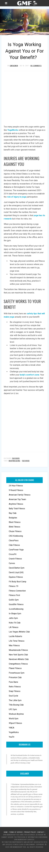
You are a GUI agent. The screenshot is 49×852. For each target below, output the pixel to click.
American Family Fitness (19, 495)
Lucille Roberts (15, 636)
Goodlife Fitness (16, 604)
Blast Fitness (14, 522)
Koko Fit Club (14, 622)
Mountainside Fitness (18, 650)
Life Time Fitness (16, 641)
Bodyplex (13, 517)
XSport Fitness (15, 723)
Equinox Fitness (16, 577)
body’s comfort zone (29, 375)
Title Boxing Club (16, 705)
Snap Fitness (14, 691)
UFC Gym (13, 709)
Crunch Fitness (15, 558)
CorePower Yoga (16, 549)
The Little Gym (15, 700)
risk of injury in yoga (16, 197)
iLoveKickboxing (16, 609)
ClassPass (13, 540)
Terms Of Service (16, 832)
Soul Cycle (13, 696)
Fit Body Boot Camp (17, 581)
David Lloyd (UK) (16, 572)
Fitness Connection (17, 591)
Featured (16, 458)
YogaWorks (12, 130)
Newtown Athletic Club (19, 659)
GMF (27, 3)
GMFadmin (14, 66)
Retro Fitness (15, 686)
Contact (40, 832)
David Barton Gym (16, 568)
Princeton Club (15, 677)
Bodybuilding (14, 461)
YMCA (11, 728)
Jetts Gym (13, 618)
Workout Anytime (16, 714)
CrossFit (12, 554)
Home (6, 832)
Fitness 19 (13, 586)
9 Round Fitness (16, 490)
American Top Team (17, 499)
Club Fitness (14, 545)
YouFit (11, 737)
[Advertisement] (24, 98)
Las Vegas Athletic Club (19, 632)
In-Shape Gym (15, 613)
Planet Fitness (15, 668)
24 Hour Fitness (16, 485)
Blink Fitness (14, 527)
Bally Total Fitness (17, 508)
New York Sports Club (18, 654)
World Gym (13, 718)
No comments (36, 66)
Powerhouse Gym (16, 673)
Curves (12, 563)
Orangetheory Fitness (18, 664)
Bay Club (12, 513)
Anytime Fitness (16, 504)
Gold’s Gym (14, 600)
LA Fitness (13, 627)
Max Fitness (14, 645)
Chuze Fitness (15, 531)
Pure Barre (13, 682)
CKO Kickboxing (16, 536)
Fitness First (14, 595)
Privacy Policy (30, 832)
